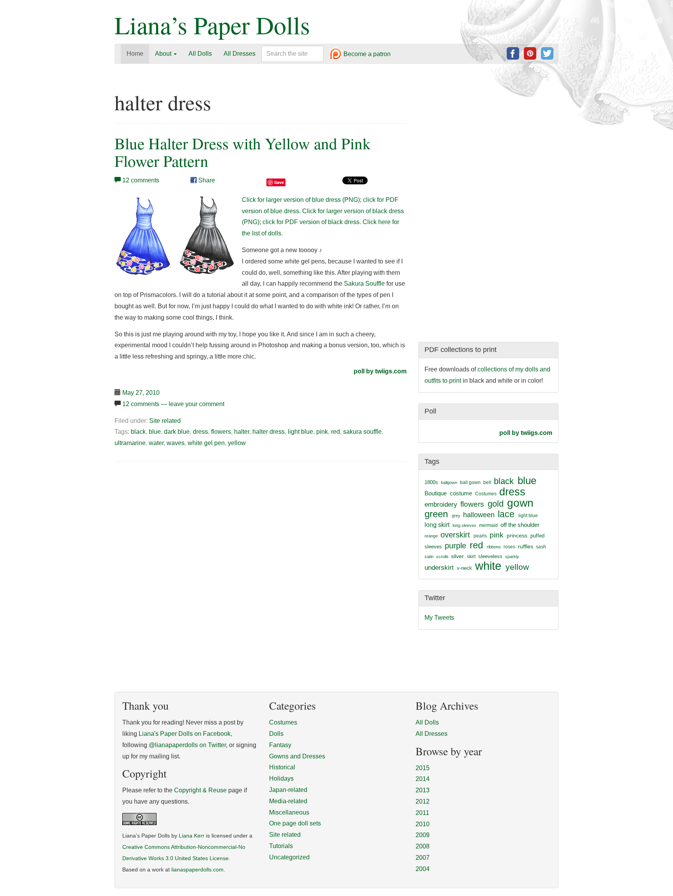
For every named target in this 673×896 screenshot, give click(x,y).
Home (135, 53)
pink (322, 431)
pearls (480, 536)
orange (431, 536)
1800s (431, 482)
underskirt (439, 567)
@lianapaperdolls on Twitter (187, 745)
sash (541, 547)
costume (461, 493)
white (488, 565)
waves (176, 443)
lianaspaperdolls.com (197, 870)
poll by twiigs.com (380, 371)
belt (487, 482)
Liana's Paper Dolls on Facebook (185, 733)
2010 (423, 824)
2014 (423, 779)
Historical (282, 767)
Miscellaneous (289, 812)
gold (496, 504)
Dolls (276, 733)
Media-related (288, 801)
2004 (423, 869)
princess (517, 535)
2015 (423, 768)
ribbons (494, 546)
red (335, 431)
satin (429, 556)
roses (509, 547)
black (138, 431)
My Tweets (439, 617)
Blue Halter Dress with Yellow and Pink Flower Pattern (243, 152)
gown (520, 503)
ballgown (449, 482)
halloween (479, 515)
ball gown (470, 482)
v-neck (464, 568)
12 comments (140, 180)
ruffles (525, 547)
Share (206, 180)
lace (506, 514)
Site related (165, 420)
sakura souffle (362, 431)
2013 (423, 790)
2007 (423, 857)
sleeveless (490, 556)
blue (155, 431)
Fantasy (280, 745)
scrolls (442, 556)
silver (457, 556)
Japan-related (288, 789)
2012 (423, 801)
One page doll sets (295, 823)
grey (456, 515)
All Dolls (200, 53)
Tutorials (281, 846)
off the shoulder (519, 524)
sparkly (512, 556)
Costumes (486, 494)
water (156, 443)
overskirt (455, 534)
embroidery (441, 504)
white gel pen (206, 443)
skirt (471, 556)
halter (241, 431)
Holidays (281, 778)
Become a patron (366, 54)
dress (200, 431)
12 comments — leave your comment (173, 404)
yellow (237, 443)
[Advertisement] (180, 527)
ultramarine (130, 443)
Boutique (436, 493)
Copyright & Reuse (200, 790)
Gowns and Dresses (297, 756)
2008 (423, 846)
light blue (300, 431)
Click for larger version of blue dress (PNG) (301, 199)
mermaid (488, 525)
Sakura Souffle (364, 283)
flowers (221, 431)
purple (455, 545)
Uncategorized (289, 857)
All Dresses (239, 53)
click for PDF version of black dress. (312, 222)
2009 (423, 835)
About (164, 53)
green (436, 514)
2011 (422, 812)
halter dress (268, 431)
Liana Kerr (191, 836)
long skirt (437, 524)
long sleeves (464, 525)
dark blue (177, 431)
